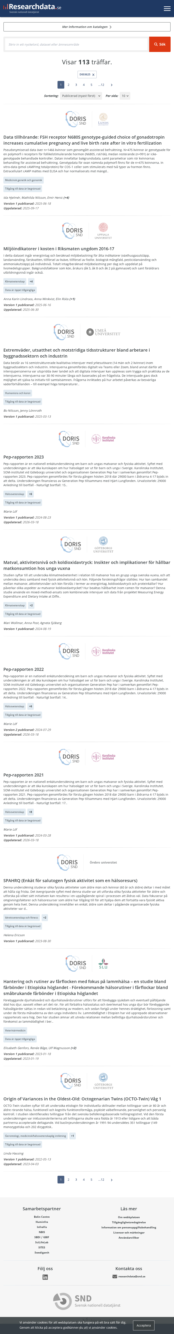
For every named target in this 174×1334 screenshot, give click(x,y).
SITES (41, 1247)
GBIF (46, 1237)
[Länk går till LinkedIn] (45, 1277)
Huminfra (42, 1222)
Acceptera (144, 1325)
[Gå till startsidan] (31, 8)
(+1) (72, 299)
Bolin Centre (42, 1217)
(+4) (66, 198)
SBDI (37, 1237)
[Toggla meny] (167, 8)
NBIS (42, 1232)
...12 (101, 85)
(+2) (73, 1048)
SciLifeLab (41, 1242)
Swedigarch (42, 1252)
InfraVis (42, 1227)
